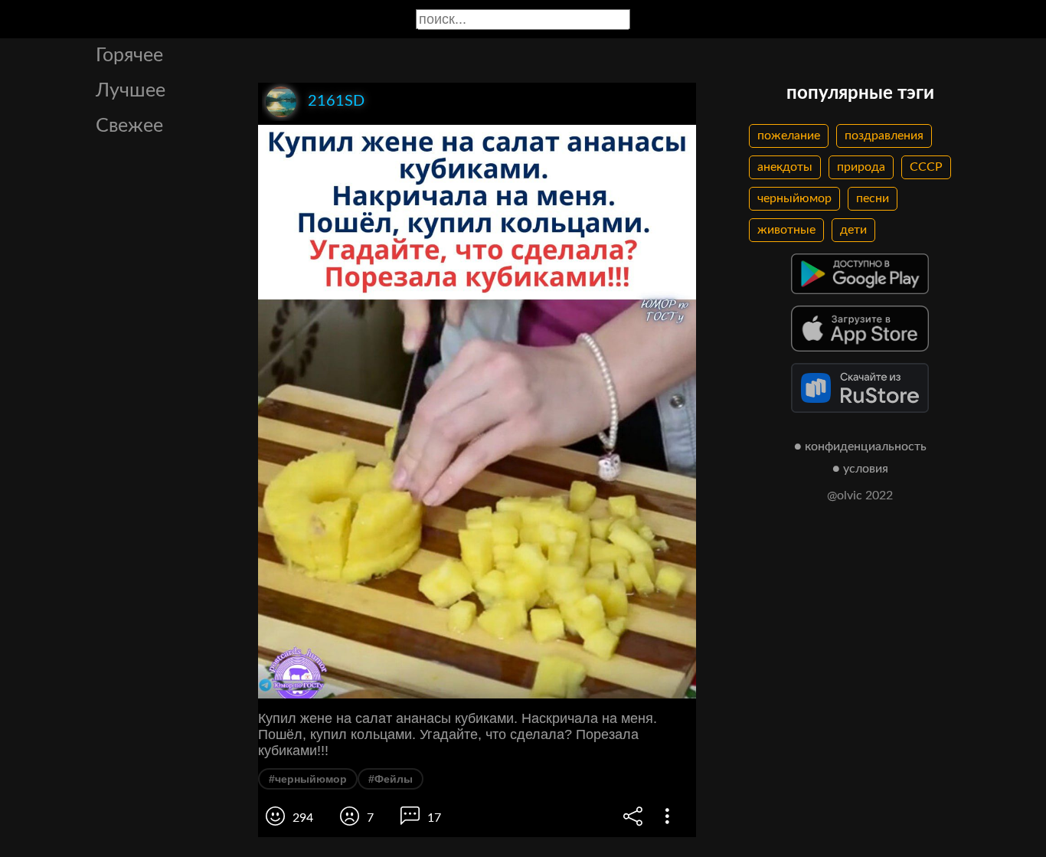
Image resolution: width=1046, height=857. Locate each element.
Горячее (129, 55)
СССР (926, 167)
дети (853, 230)
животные (786, 230)
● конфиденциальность (860, 446)
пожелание (788, 135)
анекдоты (784, 167)
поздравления (884, 135)
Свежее (129, 126)
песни (872, 198)
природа (861, 167)
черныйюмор (794, 198)
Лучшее (130, 90)
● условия (860, 469)
